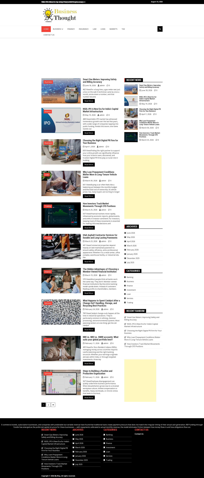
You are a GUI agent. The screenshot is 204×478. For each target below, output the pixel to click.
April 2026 (131, 241)
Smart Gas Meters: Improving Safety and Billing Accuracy (100, 80)
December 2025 (133, 258)
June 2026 (131, 233)
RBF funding (191, 425)
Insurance (84, 29)
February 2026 (133, 250)
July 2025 (130, 262)
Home (46, 29)
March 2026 (131, 245)
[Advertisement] (102, 58)
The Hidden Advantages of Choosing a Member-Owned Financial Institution (101, 270)
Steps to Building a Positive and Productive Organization (97, 372)
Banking (48, 339)
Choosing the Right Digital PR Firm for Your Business (100, 141)
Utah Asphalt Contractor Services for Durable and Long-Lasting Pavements (100, 236)
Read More (88, 101)
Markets (113, 29)
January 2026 (132, 254)
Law (94, 29)
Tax (123, 29)
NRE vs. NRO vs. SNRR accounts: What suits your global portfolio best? (100, 338)
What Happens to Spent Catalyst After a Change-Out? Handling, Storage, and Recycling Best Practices (101, 303)
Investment (131, 290)
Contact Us (49, 35)
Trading (48, 206)
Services (48, 238)
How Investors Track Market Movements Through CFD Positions (99, 204)
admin (102, 85)
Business (57, 29)
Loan (103, 29)
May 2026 (131, 237)
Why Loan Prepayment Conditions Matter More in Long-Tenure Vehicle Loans (100, 174)
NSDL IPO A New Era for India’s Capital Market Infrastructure (63, 2)
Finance (71, 29)
